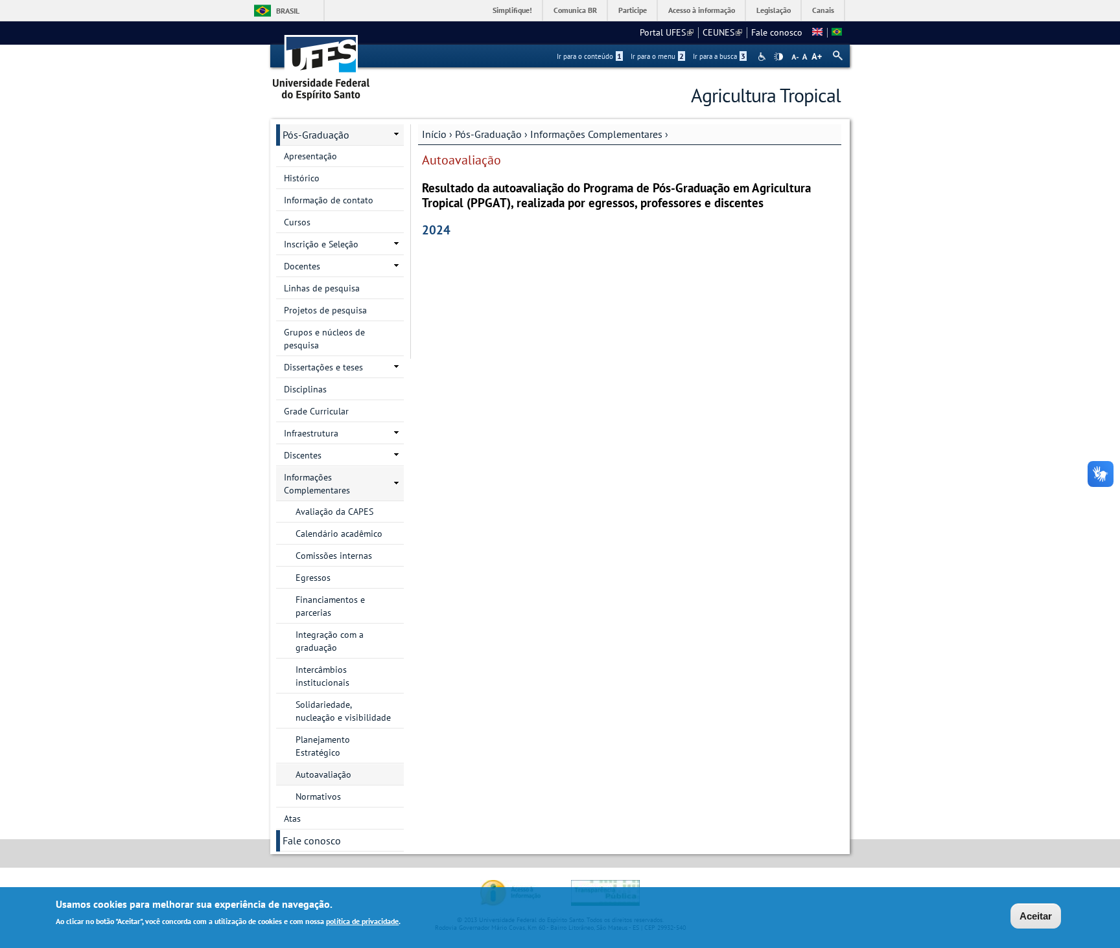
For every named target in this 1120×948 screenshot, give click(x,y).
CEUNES (722, 32)
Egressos (313, 577)
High (778, 57)
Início (434, 134)
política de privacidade (362, 921)
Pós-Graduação (488, 134)
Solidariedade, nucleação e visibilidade (343, 711)
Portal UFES (667, 32)
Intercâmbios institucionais (322, 676)
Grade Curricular (316, 411)
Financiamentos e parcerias (330, 606)
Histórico (302, 178)
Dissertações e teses (323, 367)
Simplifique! (512, 10)
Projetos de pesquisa (325, 310)
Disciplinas (305, 389)
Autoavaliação (323, 774)
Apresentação (310, 156)
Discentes (302, 455)
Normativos (318, 796)
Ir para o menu (657, 56)
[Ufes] (321, 63)
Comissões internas (334, 555)
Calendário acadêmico (339, 533)
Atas (292, 818)
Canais (823, 10)
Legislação (773, 10)
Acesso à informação (701, 10)
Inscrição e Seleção (321, 244)
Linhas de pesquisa (322, 288)
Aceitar (1036, 915)
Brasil (287, 11)
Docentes (302, 266)
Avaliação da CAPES (334, 511)
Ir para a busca (719, 56)
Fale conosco (776, 32)
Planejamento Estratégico (323, 746)
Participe (632, 10)
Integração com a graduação (330, 641)
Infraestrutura (311, 433)
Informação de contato (328, 200)
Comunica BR (575, 10)
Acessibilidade (763, 56)
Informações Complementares (596, 134)
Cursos (297, 222)
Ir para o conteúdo (589, 56)
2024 (436, 229)
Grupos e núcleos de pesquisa (324, 338)
